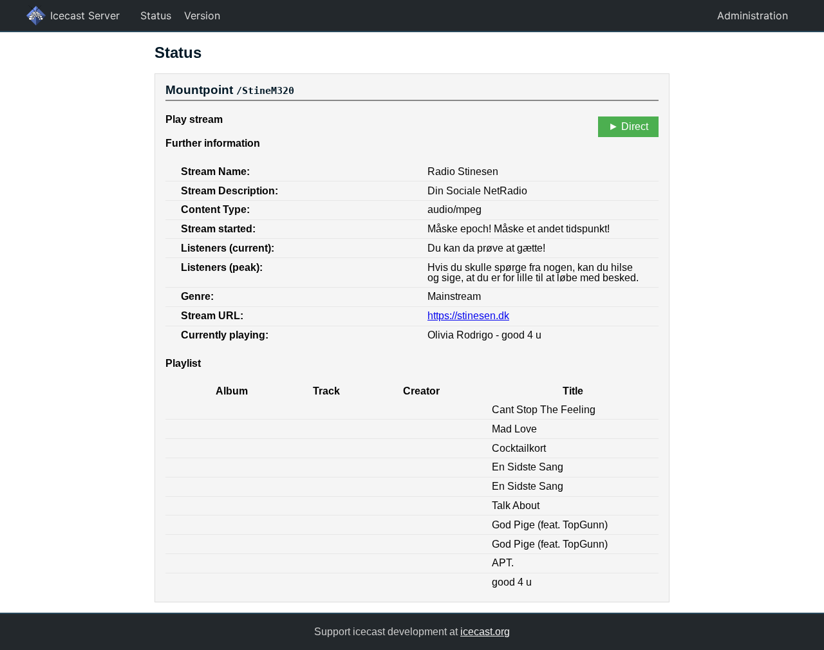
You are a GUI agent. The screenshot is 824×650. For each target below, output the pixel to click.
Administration (752, 15)
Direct (634, 126)
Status (155, 15)
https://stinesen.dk (468, 315)
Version (202, 15)
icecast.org (485, 631)
